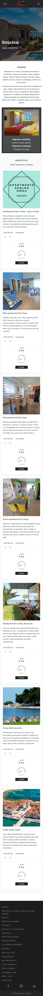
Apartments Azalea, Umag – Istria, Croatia (21, 211)
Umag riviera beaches (12, 728)
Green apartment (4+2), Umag (15, 519)
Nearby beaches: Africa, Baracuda (18, 624)
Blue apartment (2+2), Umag (15, 313)
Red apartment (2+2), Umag (14, 418)
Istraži (21, 263)
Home (4, 48)
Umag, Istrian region (11, 830)
